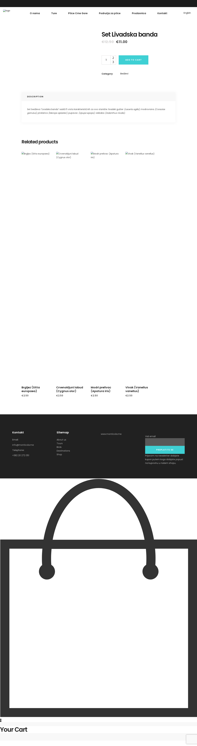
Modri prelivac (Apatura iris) (101, 389)
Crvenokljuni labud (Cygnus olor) (69, 389)
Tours (60, 443)
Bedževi (124, 73)
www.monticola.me (111, 434)
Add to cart (133, 59)
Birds (59, 447)
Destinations (63, 450)
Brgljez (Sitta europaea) (31, 389)
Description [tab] (35, 96)
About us (61, 439)
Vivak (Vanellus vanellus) (136, 389)
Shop (59, 454)
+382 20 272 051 (20, 455)
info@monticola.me (23, 444)
